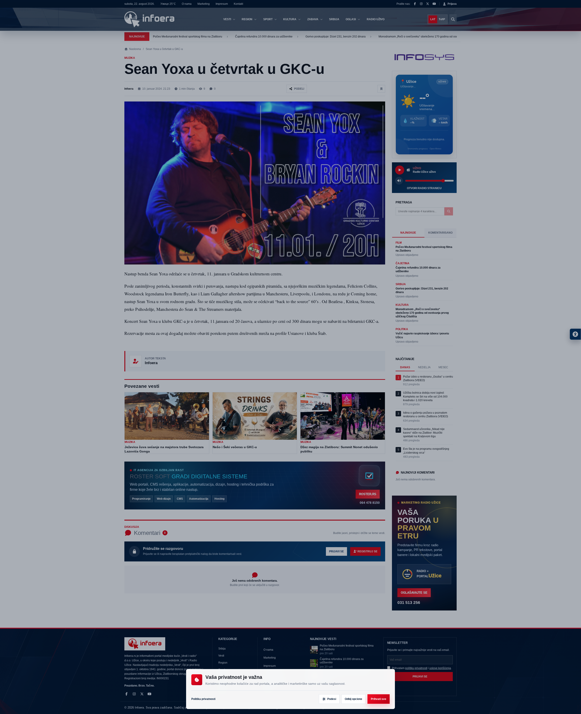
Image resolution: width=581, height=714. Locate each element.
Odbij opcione (353, 699)
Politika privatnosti (203, 699)
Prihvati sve (378, 699)
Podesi (331, 699)
